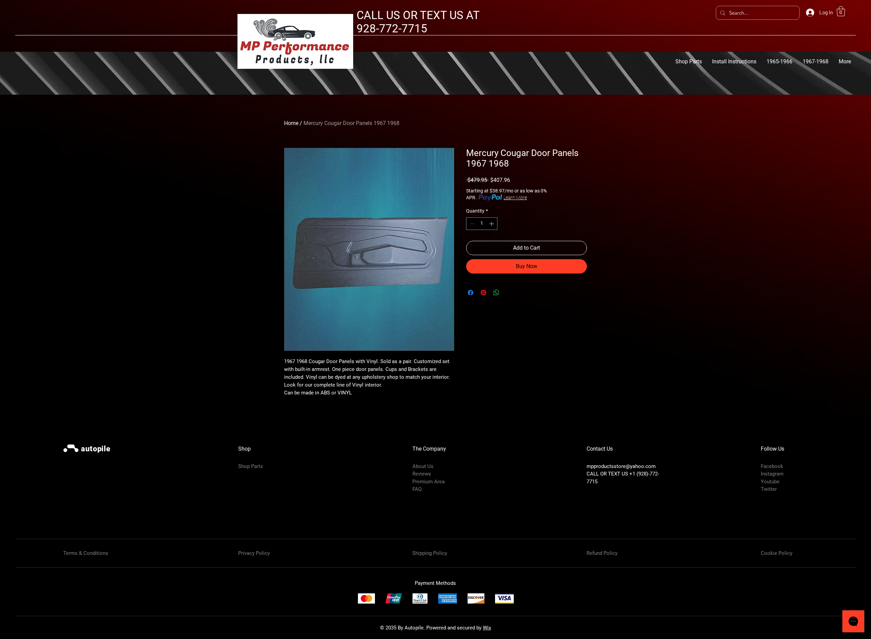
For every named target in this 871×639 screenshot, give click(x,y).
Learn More (515, 197)
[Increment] (492, 224)
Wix (487, 628)
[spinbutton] (482, 224)
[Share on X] (509, 293)
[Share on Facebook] (470, 293)
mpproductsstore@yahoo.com (621, 466)
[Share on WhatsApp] (496, 293)
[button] (841, 11)
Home (291, 123)
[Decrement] (471, 224)
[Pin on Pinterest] (483, 293)
